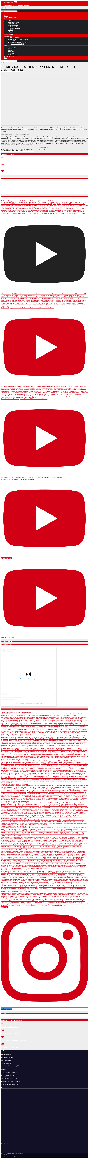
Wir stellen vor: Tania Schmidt (10, 167)
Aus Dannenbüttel (13, 25)
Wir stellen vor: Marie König (9, 161)
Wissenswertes (8, 36)
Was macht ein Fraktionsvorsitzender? (18, 39)
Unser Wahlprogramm (10, 17)
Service (6, 45)
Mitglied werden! (12, 55)
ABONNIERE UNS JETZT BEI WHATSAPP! (17, 5)
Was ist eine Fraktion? (14, 37)
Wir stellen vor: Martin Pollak (9, 1047)
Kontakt (10, 50)
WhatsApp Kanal (9, 56)
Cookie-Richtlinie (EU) (10, 1157)
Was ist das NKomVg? (17, 44)
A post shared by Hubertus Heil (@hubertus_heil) (28, 703)
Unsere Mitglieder (13, 47)
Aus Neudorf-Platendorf (14, 28)
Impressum (11, 53)
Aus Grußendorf (12, 27)
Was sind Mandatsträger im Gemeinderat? (19, 42)
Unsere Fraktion (8, 34)
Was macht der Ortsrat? (14, 41)
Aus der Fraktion (12, 23)
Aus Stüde (10, 30)
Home (6, 16)
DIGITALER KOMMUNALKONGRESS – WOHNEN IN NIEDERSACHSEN (23, 149)
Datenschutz (11, 51)
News (5, 19)
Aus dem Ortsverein (13, 22)
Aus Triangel (11, 31)
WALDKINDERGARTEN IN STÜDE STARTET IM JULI (17, 151)
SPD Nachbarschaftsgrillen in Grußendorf (13, 174)
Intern (5, 58)
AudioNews (11, 20)
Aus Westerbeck (12, 33)
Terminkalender (12, 48)
